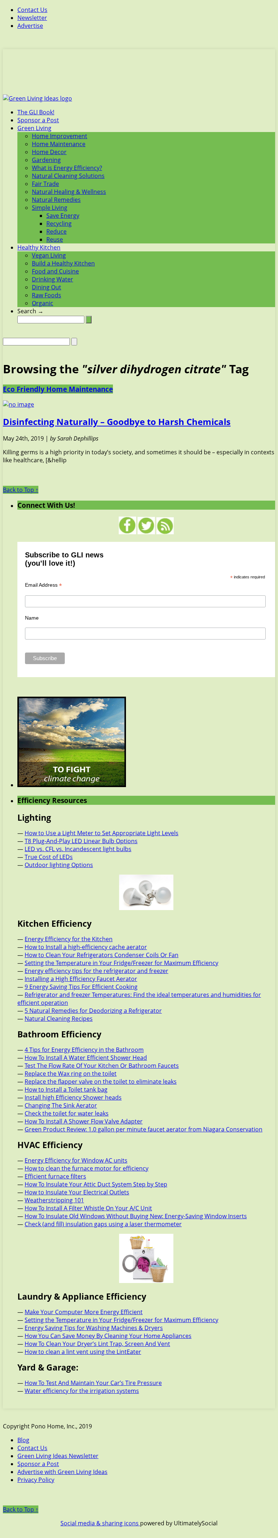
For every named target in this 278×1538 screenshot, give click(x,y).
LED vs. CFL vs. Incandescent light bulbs (78, 849)
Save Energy (62, 216)
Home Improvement (59, 136)
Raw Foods (46, 295)
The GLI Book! (35, 112)
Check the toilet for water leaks (67, 1113)
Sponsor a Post (38, 120)
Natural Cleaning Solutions (68, 176)
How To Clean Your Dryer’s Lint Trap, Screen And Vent (97, 1344)
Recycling (59, 224)
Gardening (46, 160)
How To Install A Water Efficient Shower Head (86, 1058)
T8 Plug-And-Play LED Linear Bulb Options (81, 841)
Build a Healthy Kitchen (63, 263)
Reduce (56, 231)
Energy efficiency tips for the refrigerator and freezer (96, 971)
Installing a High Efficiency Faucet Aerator (81, 979)
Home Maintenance (58, 144)
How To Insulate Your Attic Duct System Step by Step (96, 1184)
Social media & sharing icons (100, 1523)
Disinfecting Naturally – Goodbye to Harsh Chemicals (117, 422)
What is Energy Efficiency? (67, 168)
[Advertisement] (139, 76)
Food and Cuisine (55, 271)
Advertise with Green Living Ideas (62, 1472)
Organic (42, 303)
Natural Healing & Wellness (69, 192)
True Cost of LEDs (49, 857)
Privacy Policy (35, 1480)
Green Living (34, 128)
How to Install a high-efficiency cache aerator (86, 947)
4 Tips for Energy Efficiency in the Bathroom (84, 1050)
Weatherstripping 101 (54, 1200)
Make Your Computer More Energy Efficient (84, 1312)
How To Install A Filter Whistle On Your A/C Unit (88, 1208)
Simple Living (49, 208)
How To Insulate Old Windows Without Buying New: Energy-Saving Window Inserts (136, 1216)
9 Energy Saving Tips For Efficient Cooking (81, 987)
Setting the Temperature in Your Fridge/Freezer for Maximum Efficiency (121, 963)
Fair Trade (45, 184)
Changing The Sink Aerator (61, 1105)
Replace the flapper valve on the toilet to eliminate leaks (101, 1081)
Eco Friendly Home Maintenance (58, 389)
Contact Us (32, 10)
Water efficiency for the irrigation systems (82, 1391)
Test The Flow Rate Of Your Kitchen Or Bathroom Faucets (102, 1066)
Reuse (54, 239)
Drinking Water (52, 279)
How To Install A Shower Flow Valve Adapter (84, 1121)
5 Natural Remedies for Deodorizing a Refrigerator (93, 1011)
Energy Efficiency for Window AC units (76, 1160)
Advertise (30, 26)
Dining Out (46, 287)
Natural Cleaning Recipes (59, 1019)
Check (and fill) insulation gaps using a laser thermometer (103, 1224)
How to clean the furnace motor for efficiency (86, 1168)
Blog (23, 1440)
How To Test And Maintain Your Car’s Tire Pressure (93, 1383)
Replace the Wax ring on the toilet (71, 1074)
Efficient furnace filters (55, 1176)
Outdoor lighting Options (59, 865)
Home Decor (49, 152)
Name (32, 618)
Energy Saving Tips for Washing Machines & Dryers (94, 1328)
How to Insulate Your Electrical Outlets (77, 1192)
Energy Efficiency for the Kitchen (69, 939)
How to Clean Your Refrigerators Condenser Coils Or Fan (101, 955)
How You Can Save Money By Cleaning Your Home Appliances (108, 1336)
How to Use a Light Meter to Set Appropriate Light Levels (101, 833)
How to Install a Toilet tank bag (66, 1089)
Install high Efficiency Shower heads (73, 1097)
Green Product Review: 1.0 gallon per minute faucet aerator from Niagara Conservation (143, 1129)
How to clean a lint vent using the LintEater (83, 1352)
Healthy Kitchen (38, 247)
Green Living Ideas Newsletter (57, 1456)
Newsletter (32, 18)
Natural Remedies (56, 200)
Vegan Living (49, 255)
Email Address (43, 585)
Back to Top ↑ (20, 490)
